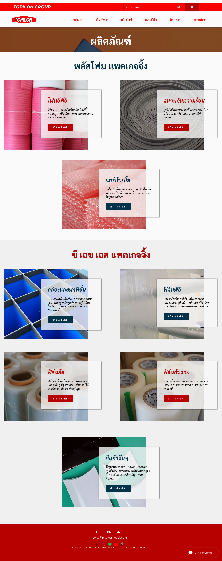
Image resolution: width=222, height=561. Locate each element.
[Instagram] (103, 544)
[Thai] (192, 7)
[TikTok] (122, 544)
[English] (178, 7)
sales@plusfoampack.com (110, 537)
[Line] (110, 544)
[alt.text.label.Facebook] (97, 544)
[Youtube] (116, 544)
